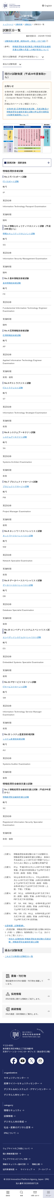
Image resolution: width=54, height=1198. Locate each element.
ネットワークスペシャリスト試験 (18, 536)
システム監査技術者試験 (14, 739)
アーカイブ (43, 1169)
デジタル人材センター (15, 1094)
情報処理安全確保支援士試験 (16, 797)
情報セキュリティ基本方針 (14, 1164)
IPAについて (10, 1133)
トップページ (8, 24)
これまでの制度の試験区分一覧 (19, 956)
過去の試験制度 (10, 64)
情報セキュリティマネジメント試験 (19, 234)
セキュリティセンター (15, 1077)
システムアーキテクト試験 (15, 437)
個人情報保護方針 (10, 1153)
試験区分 (28, 24)
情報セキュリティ (12, 1110)
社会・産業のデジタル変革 (17, 1127)
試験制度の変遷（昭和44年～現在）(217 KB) (25, 41)
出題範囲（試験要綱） (15, 926)
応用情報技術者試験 (12, 335)
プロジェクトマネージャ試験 (16, 486)
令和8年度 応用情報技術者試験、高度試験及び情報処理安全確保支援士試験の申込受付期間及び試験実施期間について (28, 112)
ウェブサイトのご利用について (16, 1148)
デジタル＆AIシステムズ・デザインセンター (26, 1089)
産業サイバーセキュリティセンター (21, 1083)
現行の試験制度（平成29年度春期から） (21, 57)
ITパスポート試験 (11, 181)
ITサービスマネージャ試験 (15, 687)
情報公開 (36, 1164)
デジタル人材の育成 (14, 1121)
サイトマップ (26, 1169)
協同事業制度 (8, 1169)
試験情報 (19, 24)
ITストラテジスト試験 (13, 388)
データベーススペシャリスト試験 (18, 585)
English (47, 5)
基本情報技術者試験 (12, 283)
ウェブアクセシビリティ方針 (15, 1159)
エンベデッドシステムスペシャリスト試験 (22, 637)
